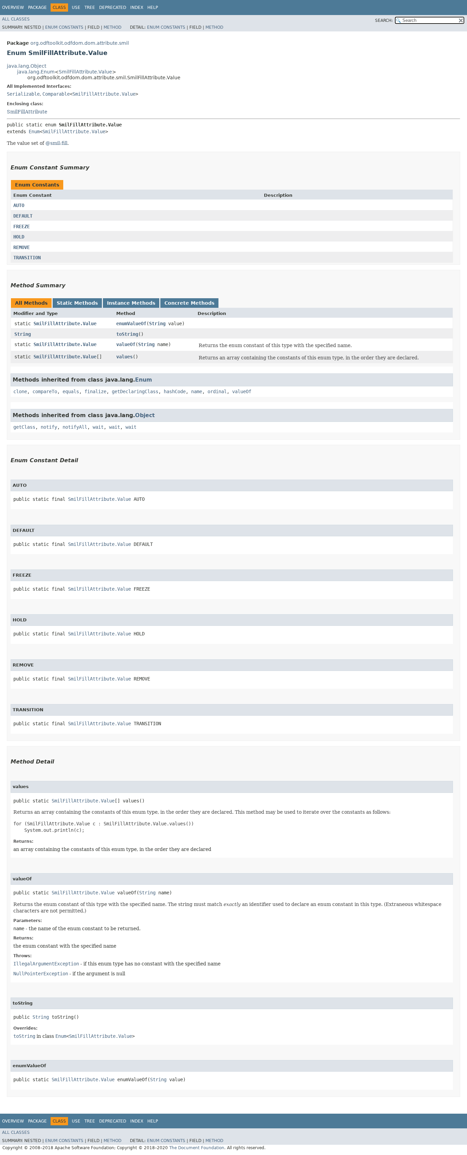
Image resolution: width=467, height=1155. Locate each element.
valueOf (125, 344)
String (157, 323)
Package (37, 7)
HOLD (18, 236)
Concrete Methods (189, 303)
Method (112, 27)
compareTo (44, 391)
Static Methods (77, 303)
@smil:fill (56, 143)
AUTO (18, 205)
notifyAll (75, 427)
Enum (34, 131)
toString (127, 334)
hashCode (175, 391)
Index (136, 7)
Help (152, 7)
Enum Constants (64, 27)
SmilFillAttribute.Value (85, 71)
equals (71, 391)
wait (98, 427)
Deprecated (112, 7)
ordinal (217, 391)
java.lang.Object (26, 66)
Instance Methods (131, 303)
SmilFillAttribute (27, 111)
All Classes (16, 19)
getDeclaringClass (135, 391)
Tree (89, 7)
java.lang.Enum (36, 71)
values (124, 356)
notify (49, 427)
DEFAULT (22, 216)
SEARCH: (384, 20)
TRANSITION (27, 257)
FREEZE (21, 226)
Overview (13, 7)
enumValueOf (131, 323)
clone (20, 391)
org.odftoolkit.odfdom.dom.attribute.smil (79, 43)
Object (145, 415)
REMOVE (21, 247)
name (196, 391)
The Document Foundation (196, 1147)
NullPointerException (40, 973)
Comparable (56, 94)
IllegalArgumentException (46, 963)
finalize (95, 391)
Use (76, 7)
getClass (24, 427)
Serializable (23, 94)
